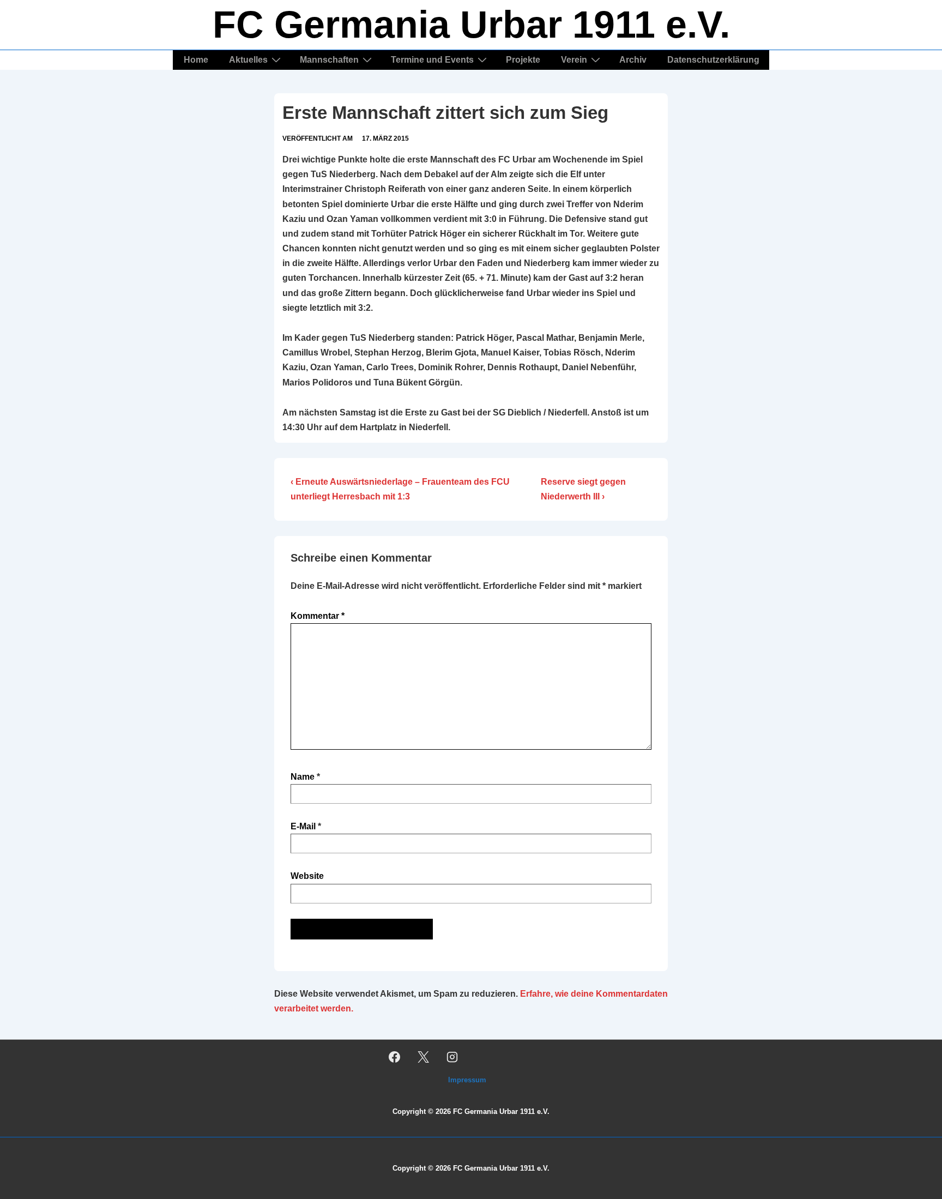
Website (307, 876)
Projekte (523, 59)
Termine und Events (432, 59)
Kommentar (318, 615)
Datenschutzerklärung (713, 59)
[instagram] (452, 1056)
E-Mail (303, 826)
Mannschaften (329, 59)
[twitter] (423, 1056)
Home (196, 59)
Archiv (633, 59)
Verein (574, 59)
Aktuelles (248, 59)
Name (303, 776)
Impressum (467, 1080)
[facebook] (394, 1056)
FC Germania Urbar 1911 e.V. (471, 24)
